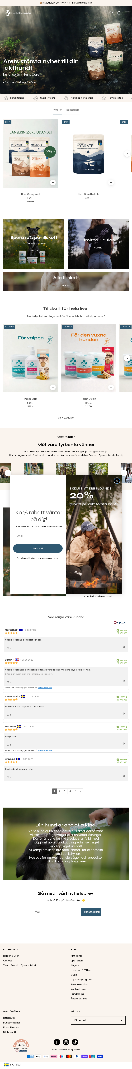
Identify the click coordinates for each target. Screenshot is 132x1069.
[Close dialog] (117, 480)
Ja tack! (38, 548)
